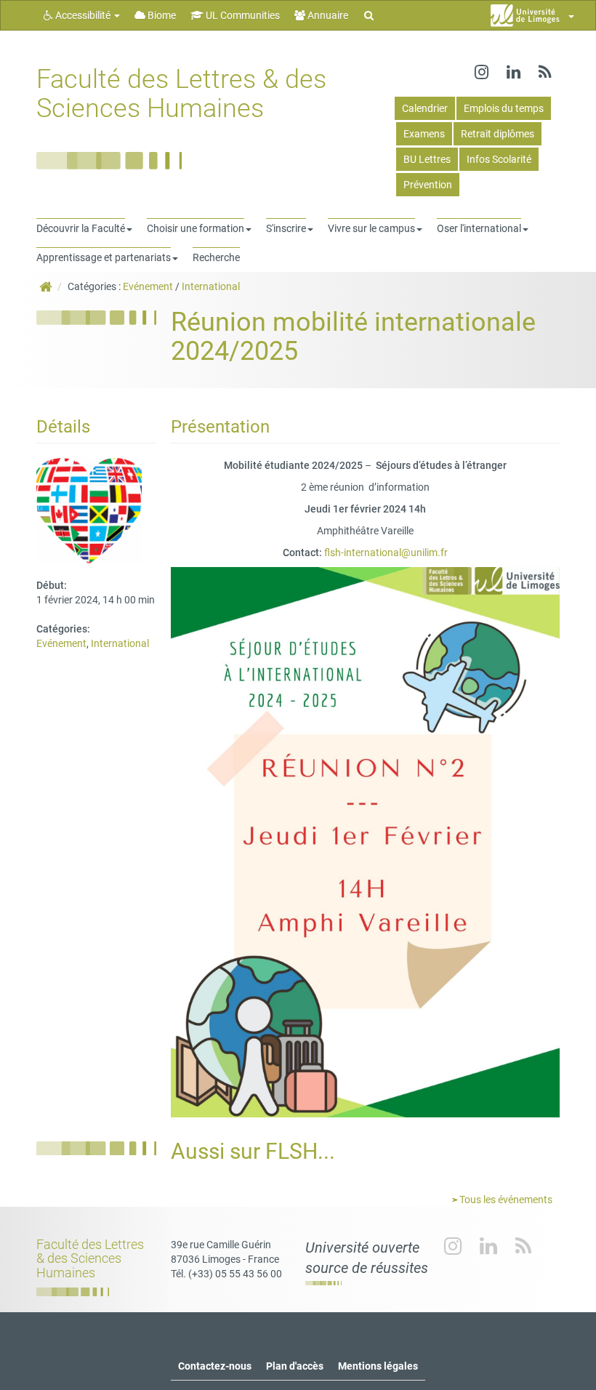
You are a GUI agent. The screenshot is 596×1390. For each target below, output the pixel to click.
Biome (160, 15)
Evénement (148, 286)
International (211, 286)
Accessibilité (83, 15)
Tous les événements (504, 1199)
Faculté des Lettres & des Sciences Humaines (181, 94)
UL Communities (242, 15)
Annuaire (326, 15)
